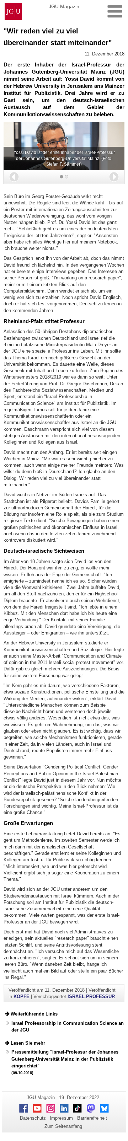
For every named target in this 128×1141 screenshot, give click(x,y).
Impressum (61, 1118)
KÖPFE (22, 996)
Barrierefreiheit (92, 1118)
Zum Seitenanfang (63, 1126)
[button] (14, 176)
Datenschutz (33, 1118)
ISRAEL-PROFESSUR (91, 996)
